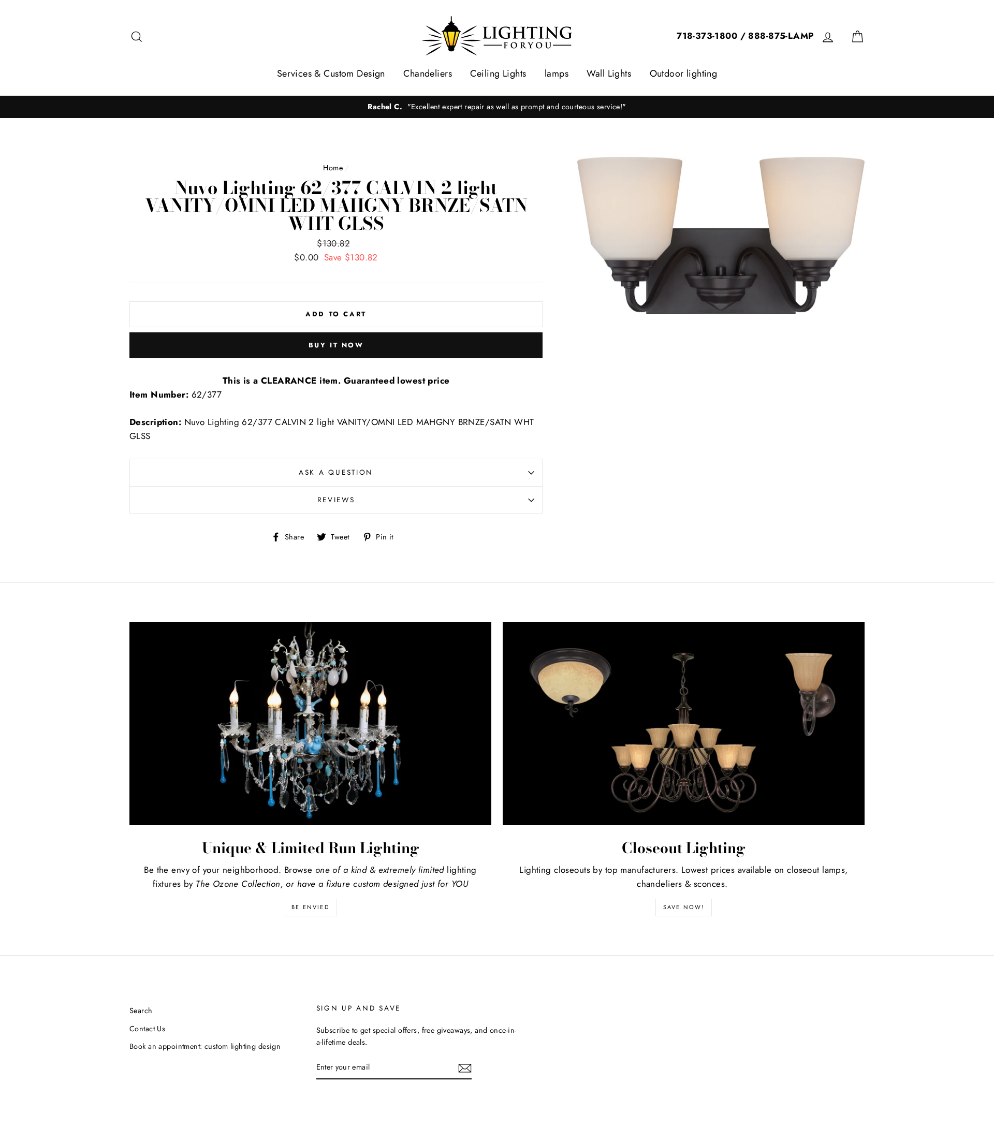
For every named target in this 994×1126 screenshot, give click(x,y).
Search (141, 1010)
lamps (556, 73)
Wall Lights (609, 73)
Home (333, 168)
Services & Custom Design (331, 73)
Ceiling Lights (498, 73)
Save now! (684, 907)
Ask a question (336, 472)
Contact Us (147, 1028)
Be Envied (310, 907)
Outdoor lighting (684, 73)
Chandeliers (427, 73)
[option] (497, 107)
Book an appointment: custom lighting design (205, 1046)
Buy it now (336, 345)
